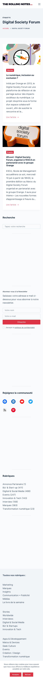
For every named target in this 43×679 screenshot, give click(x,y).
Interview (7, 501)
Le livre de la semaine (13, 602)
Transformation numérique (16, 509)
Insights (7, 592)
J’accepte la (20, 327)
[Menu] (39, 4)
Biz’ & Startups (10, 626)
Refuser (28, 674)
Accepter (15, 674)
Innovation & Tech (12, 498)
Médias (6, 599)
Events (10, 152)
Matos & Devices (11, 642)
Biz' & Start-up (10, 487)
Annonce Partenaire (13, 484)
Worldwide (8, 615)
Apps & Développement (14, 639)
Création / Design (11, 653)
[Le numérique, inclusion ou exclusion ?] (21, 54)
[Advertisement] (21, 259)
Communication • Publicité (16, 595)
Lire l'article (11, 117)
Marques (7, 505)
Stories (10, 70)
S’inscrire (21, 322)
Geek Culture (9, 646)
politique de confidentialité (25, 327)
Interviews (8, 619)
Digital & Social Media (13, 491)
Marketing (8, 585)
